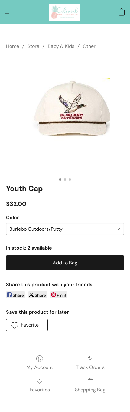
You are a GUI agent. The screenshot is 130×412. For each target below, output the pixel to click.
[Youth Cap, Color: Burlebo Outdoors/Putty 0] (65, 116)
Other (89, 46)
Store (33, 46)
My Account (39, 367)
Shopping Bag (90, 390)
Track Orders (90, 367)
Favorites (40, 390)
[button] (65, 12)
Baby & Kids (61, 46)
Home (12, 46)
